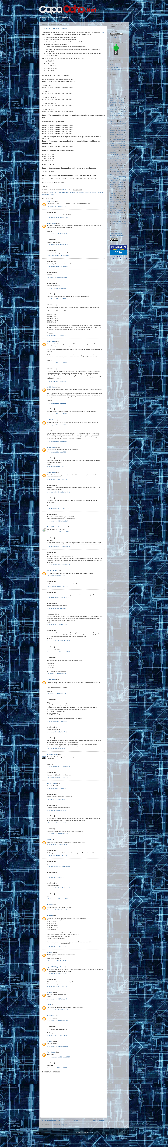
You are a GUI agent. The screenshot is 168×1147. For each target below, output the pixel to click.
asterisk (112, 100)
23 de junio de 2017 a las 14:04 (56, 973)
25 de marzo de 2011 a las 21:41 (57, 624)
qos (115, 190)
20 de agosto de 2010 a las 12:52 (57, 479)
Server (111, 199)
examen (124, 147)
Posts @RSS (114, 67)
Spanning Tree (117, 203)
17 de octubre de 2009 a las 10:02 (57, 217)
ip (57, 192)
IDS (123, 158)
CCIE (117, 111)
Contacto (112, 65)
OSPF (111, 180)
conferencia (112, 134)
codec (122, 128)
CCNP (111, 115)
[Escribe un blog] (76, 190)
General (124, 154)
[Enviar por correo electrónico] (74, 190)
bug (122, 109)
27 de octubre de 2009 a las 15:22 (57, 244)
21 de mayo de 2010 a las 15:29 (57, 414)
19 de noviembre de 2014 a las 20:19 (58, 866)
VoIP (113, 223)
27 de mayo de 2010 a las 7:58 (56, 452)
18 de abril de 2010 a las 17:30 (56, 288)
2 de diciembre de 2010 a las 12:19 (57, 575)
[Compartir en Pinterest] (81, 190)
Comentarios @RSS (116, 69)
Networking (65, 192)
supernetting (46, 194)
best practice (120, 104)
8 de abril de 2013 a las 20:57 (56, 799)
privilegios (112, 186)
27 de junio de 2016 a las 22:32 (56, 946)
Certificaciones (114, 118)
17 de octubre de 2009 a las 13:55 (57, 234)
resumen (72, 192)
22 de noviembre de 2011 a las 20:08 (58, 652)
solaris (119, 201)
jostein (49, 839)
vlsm (52, 194)
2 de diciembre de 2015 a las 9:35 (57, 899)
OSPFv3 (124, 180)
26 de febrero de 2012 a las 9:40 (57, 721)
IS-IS (119, 165)
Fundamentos (114, 154)
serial (121, 197)
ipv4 (60, 192)
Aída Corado (51, 201)
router (120, 191)
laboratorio (121, 167)
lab (115, 167)
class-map (112, 128)
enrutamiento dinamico (118, 145)
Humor (117, 158)
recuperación (121, 190)
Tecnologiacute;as (115, 214)
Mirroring (118, 173)
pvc (111, 190)
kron (111, 167)
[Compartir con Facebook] (79, 190)
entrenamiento (115, 147)
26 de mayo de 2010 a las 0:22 (56, 425)
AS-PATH (121, 98)
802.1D (111, 98)
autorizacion (121, 102)
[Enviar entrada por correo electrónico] (70, 189)
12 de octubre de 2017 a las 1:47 (57, 999)
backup (112, 104)
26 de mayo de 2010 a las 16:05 (57, 441)
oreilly (122, 179)
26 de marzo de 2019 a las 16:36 (57, 1035)
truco (120, 219)
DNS (111, 141)
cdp (117, 115)
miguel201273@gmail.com (55, 967)
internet (113, 163)
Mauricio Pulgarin (52, 570)
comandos (112, 130)
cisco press (121, 126)
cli (117, 128)
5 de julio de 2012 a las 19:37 (56, 748)
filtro (118, 149)
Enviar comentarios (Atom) (59, 1124)
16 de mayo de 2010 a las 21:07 (57, 335)
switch (121, 208)
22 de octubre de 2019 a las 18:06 (57, 1046)
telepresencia (113, 216)
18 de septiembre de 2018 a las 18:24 (58, 1010)
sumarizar (88, 192)
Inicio (76, 1121)
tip (116, 218)
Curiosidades (113, 138)
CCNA (124, 111)
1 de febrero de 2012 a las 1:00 (56, 673)
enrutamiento (121, 143)
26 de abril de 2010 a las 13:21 (56, 299)
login (123, 171)
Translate (116, 37)
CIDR (102, 32)
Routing (112, 194)
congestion (112, 136)
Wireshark (123, 223)
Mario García (51, 1052)
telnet (121, 216)
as (116, 98)
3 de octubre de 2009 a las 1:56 (56, 206)
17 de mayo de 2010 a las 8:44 (56, 381)
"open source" (113, 96)
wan (117, 223)
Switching (112, 210)
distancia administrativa (118, 139)
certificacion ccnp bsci (118, 117)
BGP (111, 106)
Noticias (116, 179)
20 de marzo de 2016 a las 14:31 (57, 910)
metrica (111, 173)
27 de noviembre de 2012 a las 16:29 (58, 766)
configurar (120, 134)
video (119, 221)
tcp (112, 212)
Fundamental (113, 152)
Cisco (112, 121)
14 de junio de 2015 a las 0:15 (56, 877)
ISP (123, 165)
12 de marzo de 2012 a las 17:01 (57, 732)
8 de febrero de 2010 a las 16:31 (57, 277)
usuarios (114, 221)
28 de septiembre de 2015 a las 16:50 (58, 888)
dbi (120, 137)
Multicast (112, 175)
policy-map (120, 184)
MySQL (124, 174)
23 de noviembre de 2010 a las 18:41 (58, 532)
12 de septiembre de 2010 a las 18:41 (58, 492)
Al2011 (49, 1005)
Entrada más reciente (51, 1121)
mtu (123, 173)
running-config (113, 195)
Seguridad (113, 197)
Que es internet (52, 783)
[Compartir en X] (77, 190)
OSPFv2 (117, 180)
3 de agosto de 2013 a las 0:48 (56, 823)
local (118, 171)
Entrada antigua (98, 1121)
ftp (122, 150)
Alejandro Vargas (52, 754)
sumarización (80, 192)
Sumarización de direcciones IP (54, 28)
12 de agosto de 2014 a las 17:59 (57, 855)
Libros (113, 171)
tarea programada (121, 210)
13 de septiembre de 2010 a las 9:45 (58, 508)
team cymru (120, 212)
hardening (118, 156)
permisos (112, 184)
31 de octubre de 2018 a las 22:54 (57, 1020)
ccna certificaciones (118, 113)
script (121, 195)
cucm (122, 136)
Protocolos (120, 188)
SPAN (124, 201)
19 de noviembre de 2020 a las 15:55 (58, 1057)
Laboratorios (113, 169)
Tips (120, 218)
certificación (123, 115)
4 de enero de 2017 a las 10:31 (56, 961)
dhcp (124, 137)
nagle (113, 176)
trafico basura (113, 219)
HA (112, 156)
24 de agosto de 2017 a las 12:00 (57, 986)
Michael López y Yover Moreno (57, 527)
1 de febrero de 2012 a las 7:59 (56, 694)
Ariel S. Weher (51, 223)
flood (123, 149)
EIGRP (116, 141)
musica (118, 174)
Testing (111, 218)
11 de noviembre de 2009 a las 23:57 (58, 255)
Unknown (50, 904)
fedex (113, 149)
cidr (55, 192)
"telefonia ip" (121, 96)
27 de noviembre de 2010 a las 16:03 (58, 546)
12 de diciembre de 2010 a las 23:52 (58, 597)
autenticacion (113, 102)
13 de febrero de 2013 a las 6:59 (57, 788)
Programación (120, 186)
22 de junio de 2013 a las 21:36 (56, 810)
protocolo (112, 188)
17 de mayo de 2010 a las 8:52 (56, 403)
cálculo (51, 192)
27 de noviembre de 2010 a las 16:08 (58, 564)
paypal (114, 182)
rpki (122, 193)
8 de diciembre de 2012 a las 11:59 (57, 777)
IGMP (111, 160)
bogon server (113, 109)
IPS (110, 165)
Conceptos (120, 132)
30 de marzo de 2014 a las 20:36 (57, 844)
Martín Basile (51, 1016)
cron (118, 136)
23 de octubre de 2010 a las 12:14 (57, 521)
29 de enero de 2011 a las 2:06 (56, 608)
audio (121, 100)
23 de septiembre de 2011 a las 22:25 (58, 641)
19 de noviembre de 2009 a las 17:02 (58, 266)
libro (125, 169)
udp (125, 219)
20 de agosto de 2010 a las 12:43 (57, 466)
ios (118, 164)
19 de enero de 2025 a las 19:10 (57, 1068)
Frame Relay (113, 150)
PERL (121, 182)
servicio (117, 199)
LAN (120, 169)
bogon (122, 107)
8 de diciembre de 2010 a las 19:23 (57, 586)
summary (94, 192)
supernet (100, 192)
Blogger (90, 1132)
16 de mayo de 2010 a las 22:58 (57, 363)
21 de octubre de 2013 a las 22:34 (57, 833)
